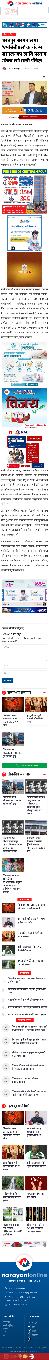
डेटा (4, 1335)
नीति (4, 1332)
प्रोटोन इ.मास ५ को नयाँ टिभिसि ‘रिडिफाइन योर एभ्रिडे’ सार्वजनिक (12, 1230)
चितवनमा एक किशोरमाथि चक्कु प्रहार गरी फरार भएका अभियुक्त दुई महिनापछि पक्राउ (12, 844)
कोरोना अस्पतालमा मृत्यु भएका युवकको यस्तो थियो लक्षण (28, 1054)
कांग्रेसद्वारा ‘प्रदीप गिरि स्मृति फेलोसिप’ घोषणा (29, 948)
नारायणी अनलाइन (13, 68)
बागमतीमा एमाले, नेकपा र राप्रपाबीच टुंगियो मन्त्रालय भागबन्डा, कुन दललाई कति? (36, 844)
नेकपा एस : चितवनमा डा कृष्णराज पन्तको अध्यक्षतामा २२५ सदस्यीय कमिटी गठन (29, 1028)
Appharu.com (34, 1351)
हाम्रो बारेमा (6, 1322)
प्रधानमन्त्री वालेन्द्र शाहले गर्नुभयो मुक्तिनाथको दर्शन (31, 920)
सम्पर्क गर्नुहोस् (8, 1325)
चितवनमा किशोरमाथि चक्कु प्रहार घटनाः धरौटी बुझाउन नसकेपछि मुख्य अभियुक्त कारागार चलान (36, 805)
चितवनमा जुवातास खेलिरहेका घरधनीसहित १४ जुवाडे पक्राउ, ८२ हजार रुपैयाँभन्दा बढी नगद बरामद (12, 884)
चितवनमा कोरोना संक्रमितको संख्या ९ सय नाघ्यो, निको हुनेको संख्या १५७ (29, 1093)
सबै (44, 692)
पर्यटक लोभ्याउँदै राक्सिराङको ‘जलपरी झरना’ (30, 962)
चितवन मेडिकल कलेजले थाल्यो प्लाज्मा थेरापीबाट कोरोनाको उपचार (28, 1067)
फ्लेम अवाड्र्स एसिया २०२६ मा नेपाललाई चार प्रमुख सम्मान (35, 1228)
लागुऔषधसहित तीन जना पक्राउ (35, 1195)
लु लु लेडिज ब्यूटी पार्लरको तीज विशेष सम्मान (35, 718)
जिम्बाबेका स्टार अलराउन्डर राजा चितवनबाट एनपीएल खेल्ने (11, 720)
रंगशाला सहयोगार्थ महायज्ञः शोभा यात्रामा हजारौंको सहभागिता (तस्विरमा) (29, 1041)
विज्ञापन (5, 1329)
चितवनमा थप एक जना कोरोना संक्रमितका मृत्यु (25, 1080)
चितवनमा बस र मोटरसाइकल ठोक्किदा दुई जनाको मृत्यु (12, 753)
